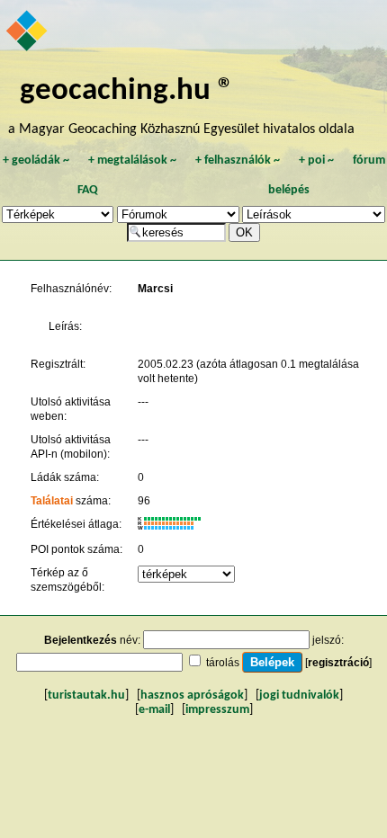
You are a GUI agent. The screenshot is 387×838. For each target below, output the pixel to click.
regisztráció (338, 662)
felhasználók (237, 160)
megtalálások (132, 160)
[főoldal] (27, 32)
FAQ (87, 190)
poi (316, 160)
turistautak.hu (86, 695)
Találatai (52, 501)
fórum (369, 160)
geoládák (36, 160)
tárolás (222, 662)
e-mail (154, 710)
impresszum (217, 710)
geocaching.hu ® (127, 91)
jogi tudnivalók (299, 695)
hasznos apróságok (192, 695)
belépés (289, 190)
